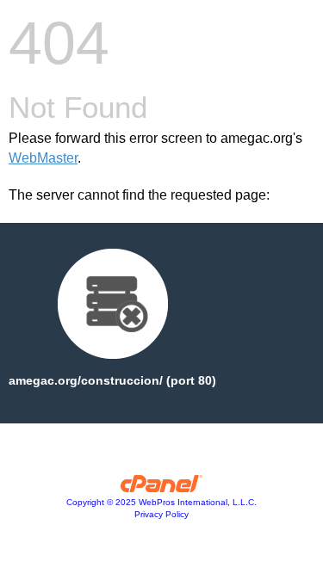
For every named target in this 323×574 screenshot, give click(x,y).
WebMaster (43, 158)
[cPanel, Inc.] (161, 488)
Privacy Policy (161, 514)
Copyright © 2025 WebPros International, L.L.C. (161, 502)
